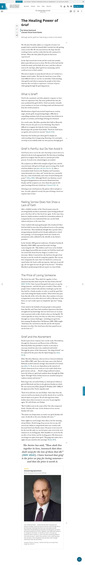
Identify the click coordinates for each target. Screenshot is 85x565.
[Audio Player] (79, 559)
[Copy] (17, 32)
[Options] (81, 11)
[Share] (17, 35)
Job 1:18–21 (41, 168)
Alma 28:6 (30, 178)
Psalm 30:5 (51, 440)
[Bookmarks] (74, 11)
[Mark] (17, 29)
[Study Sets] (70, 11)
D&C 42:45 (25, 284)
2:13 (46, 168)
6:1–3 (51, 168)
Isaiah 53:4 (50, 132)
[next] (82, 284)
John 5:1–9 (28, 366)
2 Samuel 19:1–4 (52, 185)
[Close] (17, 25)
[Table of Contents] (2, 11)
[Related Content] (78, 11)
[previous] (2, 284)
